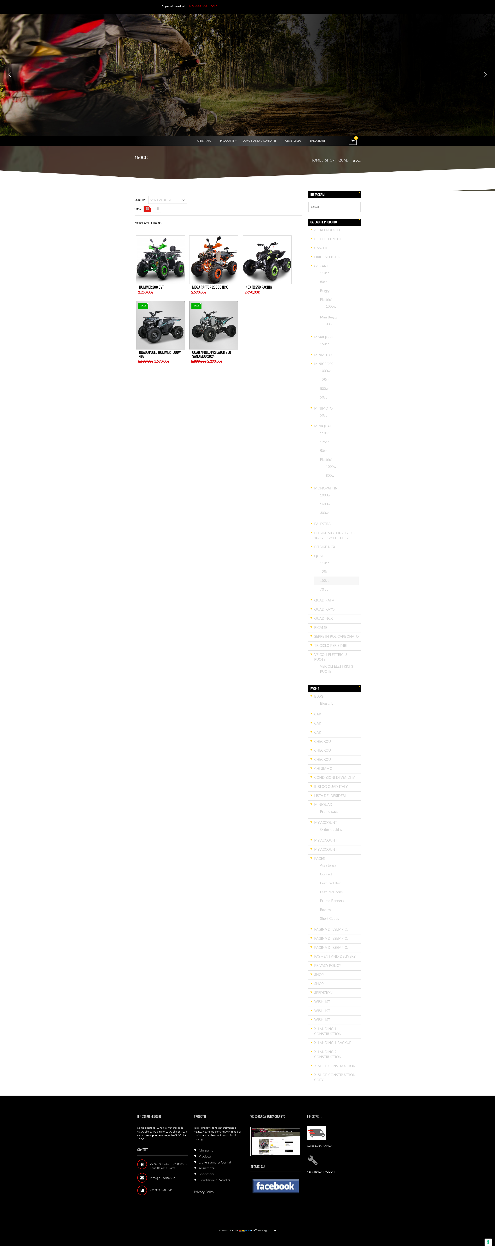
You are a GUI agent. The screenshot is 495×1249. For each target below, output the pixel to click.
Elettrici (326, 300)
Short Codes (329, 918)
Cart (318, 714)
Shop (330, 160)
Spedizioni (317, 140)
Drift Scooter (327, 257)
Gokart (321, 266)
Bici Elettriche (328, 239)
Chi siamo (204, 140)
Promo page (329, 812)
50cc (323, 397)
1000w (331, 306)
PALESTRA (322, 524)
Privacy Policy (204, 1192)
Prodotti (227, 140)
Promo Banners (332, 901)
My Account (325, 823)
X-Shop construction (335, 1066)
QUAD (343, 160)
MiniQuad (323, 426)
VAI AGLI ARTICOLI (371, 108)
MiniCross (323, 364)
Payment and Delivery (335, 956)
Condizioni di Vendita (334, 777)
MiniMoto (323, 408)
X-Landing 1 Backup (332, 1043)
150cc (324, 344)
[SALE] (160, 325)
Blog (318, 696)
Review (325, 910)
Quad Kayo (324, 609)
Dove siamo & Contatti (259, 140)
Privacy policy (327, 966)
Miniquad (323, 805)
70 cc (324, 589)
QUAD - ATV (324, 600)
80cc (323, 282)
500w (324, 389)
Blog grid (327, 703)
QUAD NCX (323, 618)
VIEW (138, 209)
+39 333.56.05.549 (202, 6)
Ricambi (321, 628)
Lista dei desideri (330, 796)
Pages (319, 859)
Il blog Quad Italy (331, 787)
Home (316, 160)
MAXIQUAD (323, 337)
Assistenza (293, 140)
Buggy (324, 291)
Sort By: (140, 200)
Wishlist (322, 1002)
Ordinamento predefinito (159, 201)
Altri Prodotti (327, 230)
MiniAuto (323, 355)
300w (324, 513)
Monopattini (326, 488)
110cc (324, 273)
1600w (325, 504)
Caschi (320, 248)
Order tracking (331, 830)
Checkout (323, 741)
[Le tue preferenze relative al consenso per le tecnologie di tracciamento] (488, 1242)
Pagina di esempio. (331, 929)
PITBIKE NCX (324, 547)
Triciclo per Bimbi (330, 646)
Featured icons (331, 892)
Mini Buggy (328, 317)
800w (330, 475)
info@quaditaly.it (162, 1178)
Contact (326, 874)
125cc (324, 380)
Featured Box (330, 883)
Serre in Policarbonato (336, 636)
